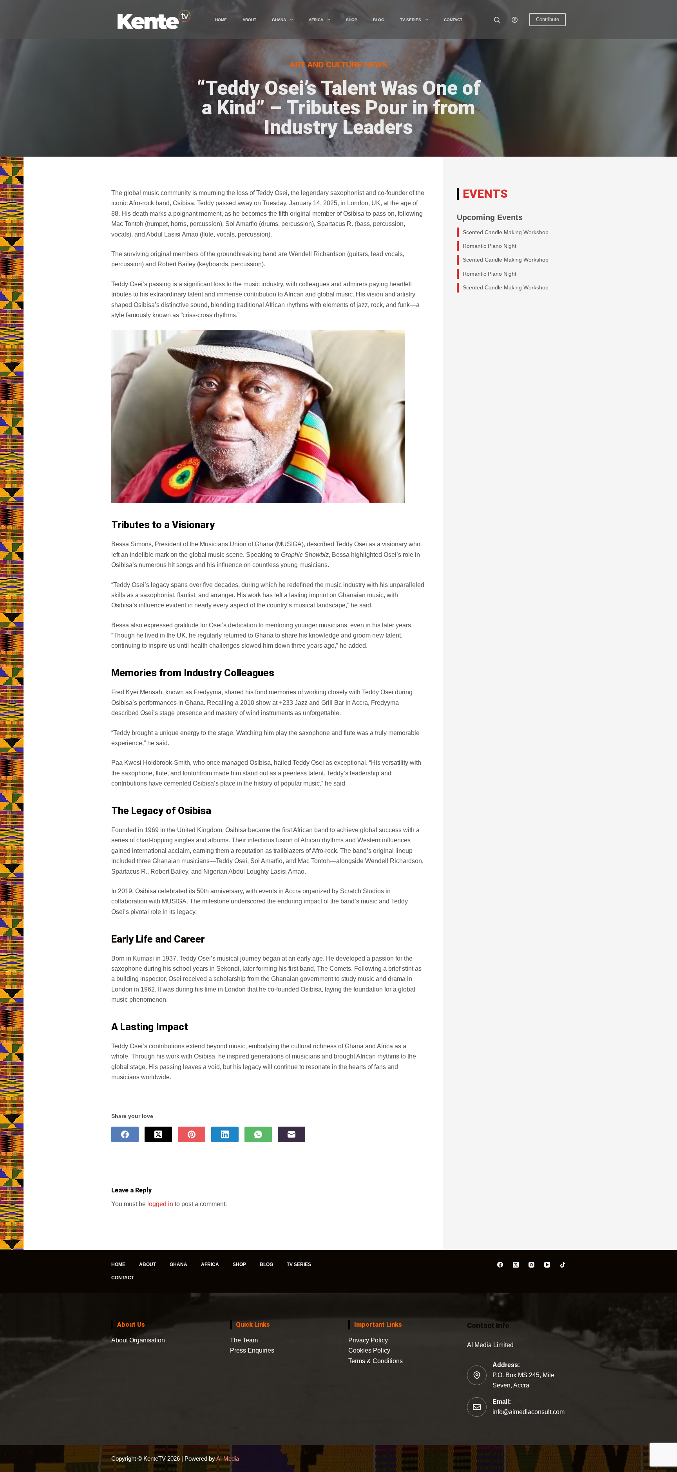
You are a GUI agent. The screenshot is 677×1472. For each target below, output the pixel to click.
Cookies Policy (369, 1350)
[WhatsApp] (258, 1134)
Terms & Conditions (375, 1361)
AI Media (227, 1458)
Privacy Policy (368, 1340)
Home (221, 20)
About (249, 20)
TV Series (410, 20)
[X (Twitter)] (158, 1134)
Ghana (279, 20)
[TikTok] (563, 1265)
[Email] (291, 1134)
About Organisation (138, 1340)
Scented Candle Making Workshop (505, 232)
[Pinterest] (191, 1134)
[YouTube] (547, 1265)
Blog (378, 20)
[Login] (515, 20)
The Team (244, 1340)
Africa (316, 20)
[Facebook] (125, 1134)
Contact (453, 20)
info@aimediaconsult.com (528, 1412)
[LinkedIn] (225, 1134)
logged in (160, 1204)
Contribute (547, 19)
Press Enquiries (252, 1350)
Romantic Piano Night (489, 246)
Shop (351, 20)
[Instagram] (531, 1265)
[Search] (497, 20)
